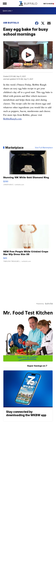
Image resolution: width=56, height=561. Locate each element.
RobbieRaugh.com (12, 118)
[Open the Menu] (4, 3)
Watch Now (48, 3)
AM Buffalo (11, 22)
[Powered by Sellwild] (49, 304)
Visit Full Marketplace (44, 147)
